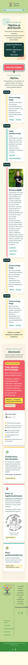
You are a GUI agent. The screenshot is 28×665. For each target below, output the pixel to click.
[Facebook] (19, 613)
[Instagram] (22, 613)
